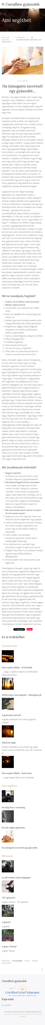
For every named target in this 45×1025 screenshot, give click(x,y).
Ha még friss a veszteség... (14, 807)
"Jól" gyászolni (8, 897)
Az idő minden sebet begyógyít (16, 877)
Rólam (35, 961)
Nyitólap (6, 961)
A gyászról (17, 961)
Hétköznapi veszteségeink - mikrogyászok (21, 695)
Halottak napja (9, 742)
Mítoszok (7, 856)
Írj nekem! (6, 1005)
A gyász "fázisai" (9, 946)
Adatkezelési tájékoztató (22, 1014)
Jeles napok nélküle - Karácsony (17, 773)
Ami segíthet (22, 80)
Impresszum (7, 1014)
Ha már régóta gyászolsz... (14, 827)
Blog (27, 961)
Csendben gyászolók (23, 4)
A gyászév (6, 922)
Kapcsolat (7, 963)
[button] (3, 4)
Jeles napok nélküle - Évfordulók (17, 667)
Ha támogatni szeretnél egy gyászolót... (20, 847)
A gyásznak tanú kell (11, 715)
